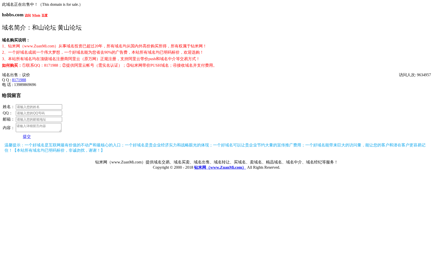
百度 (45, 15)
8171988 (19, 80)
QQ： (8, 113)
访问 (28, 15)
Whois (36, 15)
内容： (9, 128)
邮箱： (9, 119)
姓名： (9, 107)
